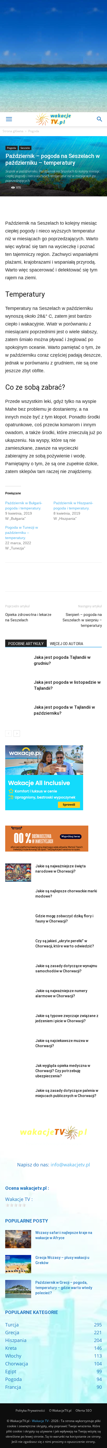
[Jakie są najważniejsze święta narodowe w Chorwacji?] (18, 873)
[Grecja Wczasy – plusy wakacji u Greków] (18, 1264)
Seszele (25, 148)
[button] (9, 119)
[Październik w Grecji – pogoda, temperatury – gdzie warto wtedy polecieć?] (18, 1289)
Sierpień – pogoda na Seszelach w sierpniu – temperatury (82, 620)
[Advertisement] (53, 56)
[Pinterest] (34, 207)
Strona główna (13, 131)
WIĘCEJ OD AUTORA (66, 644)
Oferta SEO (84, 1410)
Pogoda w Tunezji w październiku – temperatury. (21, 532)
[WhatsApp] (46, 207)
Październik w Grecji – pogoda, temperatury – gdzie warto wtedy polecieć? (63, 1287)
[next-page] (17, 733)
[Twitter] (22, 207)
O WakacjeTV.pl (60, 1410)
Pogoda (33, 131)
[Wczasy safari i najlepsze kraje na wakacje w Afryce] (18, 1239)
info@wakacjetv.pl (70, 1164)
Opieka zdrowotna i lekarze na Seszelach (28, 617)
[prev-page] (8, 733)
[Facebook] (10, 207)
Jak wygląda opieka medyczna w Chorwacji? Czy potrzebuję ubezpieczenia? (62, 1071)
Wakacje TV (40, 1421)
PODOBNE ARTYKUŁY (26, 644)
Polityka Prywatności (30, 1410)
